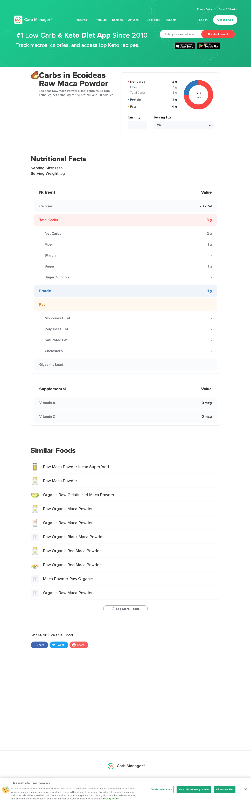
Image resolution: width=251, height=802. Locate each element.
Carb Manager (33, 19)
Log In (203, 20)
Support (171, 20)
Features (81, 20)
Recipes (117, 20)
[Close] (245, 789)
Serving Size (163, 117)
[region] (125, 790)
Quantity (134, 117)
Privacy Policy (205, 9)
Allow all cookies (224, 789)
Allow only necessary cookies (193, 789)
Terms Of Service (228, 9)
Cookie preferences (161, 789)
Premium (101, 20)
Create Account (218, 34)
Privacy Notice (111, 798)
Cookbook (153, 20)
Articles (133, 20)
